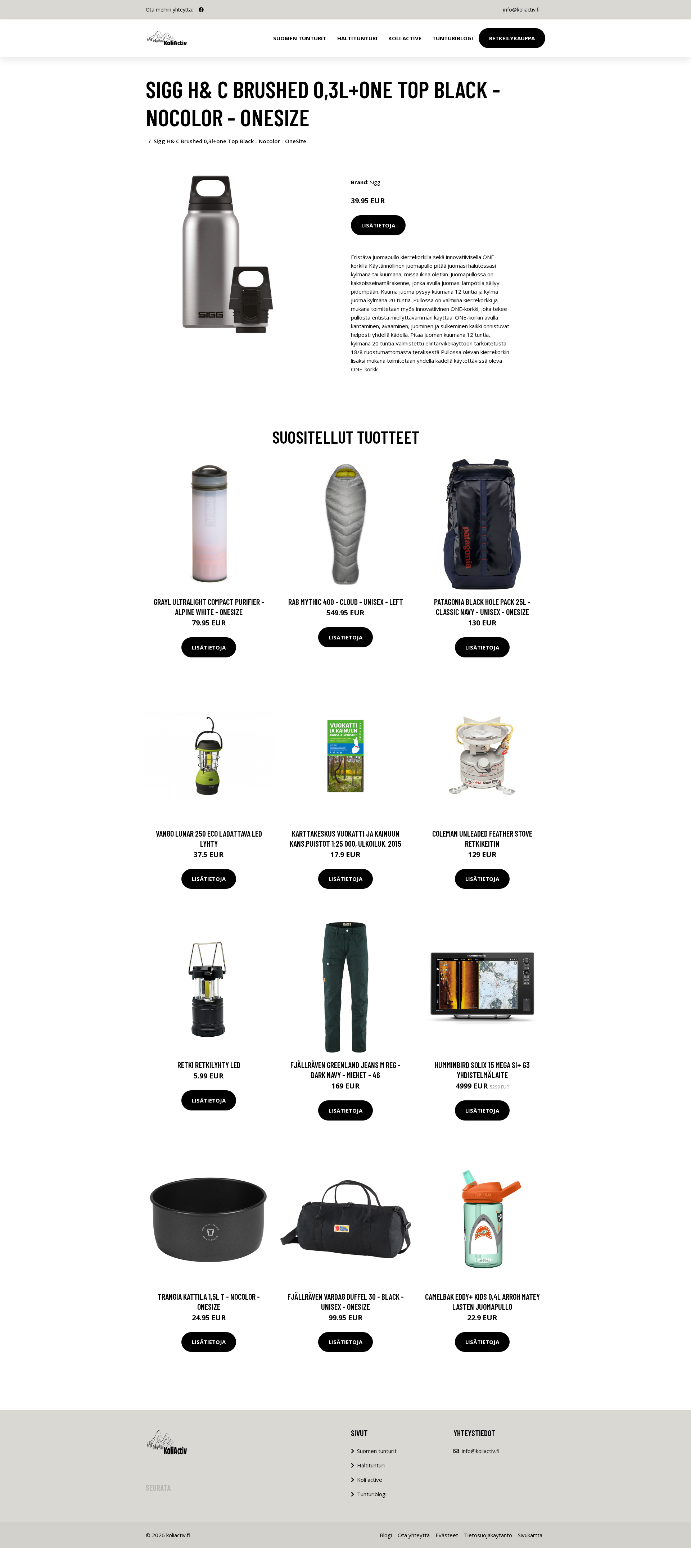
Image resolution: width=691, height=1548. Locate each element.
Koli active (369, 1479)
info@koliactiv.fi (521, 9)
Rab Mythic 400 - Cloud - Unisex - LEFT (345, 601)
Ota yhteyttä (414, 1535)
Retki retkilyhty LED (208, 1064)
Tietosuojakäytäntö (488, 1535)
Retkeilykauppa (512, 38)
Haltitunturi (357, 38)
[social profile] (201, 10)
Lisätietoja (378, 225)
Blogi (386, 1535)
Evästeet (446, 1535)
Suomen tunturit (299, 38)
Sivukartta (530, 1535)
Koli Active (404, 38)
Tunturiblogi (452, 38)
